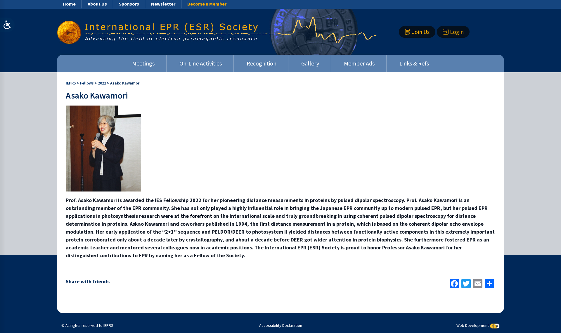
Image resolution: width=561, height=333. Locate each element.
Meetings (143, 63)
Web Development (472, 325)
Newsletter (163, 4)
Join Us (421, 31)
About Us (97, 4)
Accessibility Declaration (280, 325)
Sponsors (129, 4)
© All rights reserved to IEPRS (87, 325)
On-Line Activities (200, 63)
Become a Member (206, 4)
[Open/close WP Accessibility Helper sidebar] (7, 25)
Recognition (261, 63)
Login (457, 31)
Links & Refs (414, 63)
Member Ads (359, 63)
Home (69, 4)
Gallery (310, 63)
